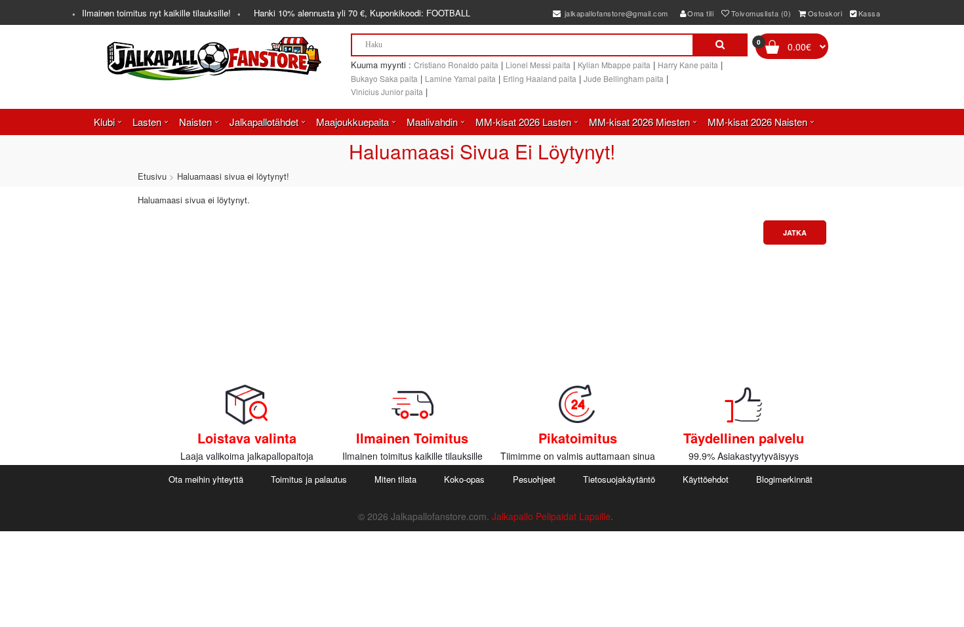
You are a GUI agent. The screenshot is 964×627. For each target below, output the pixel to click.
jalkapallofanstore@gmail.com (615, 13)
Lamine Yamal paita (460, 78)
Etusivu (152, 176)
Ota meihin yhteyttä (206, 479)
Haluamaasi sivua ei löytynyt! (233, 176)
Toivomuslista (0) (761, 13)
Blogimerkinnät (784, 479)
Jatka (795, 232)
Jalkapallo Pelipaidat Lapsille (551, 516)
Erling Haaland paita (539, 78)
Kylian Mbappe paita (614, 64)
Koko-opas (464, 479)
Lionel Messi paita (538, 64)
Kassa (869, 13)
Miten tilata (395, 479)
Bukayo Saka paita (384, 78)
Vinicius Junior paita (387, 91)
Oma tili (700, 13)
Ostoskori (825, 13)
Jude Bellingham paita (624, 78)
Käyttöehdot (706, 479)
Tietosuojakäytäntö (619, 479)
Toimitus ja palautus (309, 479)
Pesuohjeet (534, 479)
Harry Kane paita (688, 64)
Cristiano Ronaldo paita (456, 64)
